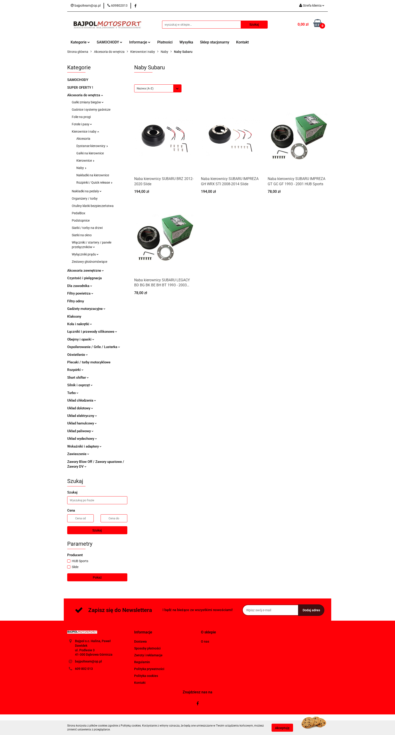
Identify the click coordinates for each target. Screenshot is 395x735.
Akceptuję (282, 728)
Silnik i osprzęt (79, 385)
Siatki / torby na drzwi (87, 228)
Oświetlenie (76, 355)
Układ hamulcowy (81, 423)
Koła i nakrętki (78, 324)
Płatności (165, 42)
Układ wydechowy (81, 439)
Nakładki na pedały (86, 191)
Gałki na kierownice (90, 153)
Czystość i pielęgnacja (84, 278)
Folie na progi (81, 117)
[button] (143, 632)
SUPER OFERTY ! (80, 88)
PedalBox (78, 213)
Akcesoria (83, 138)
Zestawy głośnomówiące (89, 261)
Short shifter (77, 378)
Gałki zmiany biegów (87, 102)
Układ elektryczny (81, 416)
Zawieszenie (77, 454)
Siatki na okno (82, 235)
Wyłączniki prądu (84, 254)
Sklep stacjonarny (214, 42)
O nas (205, 641)
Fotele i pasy (81, 124)
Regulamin (142, 662)
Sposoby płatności (147, 648)
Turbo (72, 393)
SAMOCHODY (108, 42)
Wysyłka (186, 42)
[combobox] (157, 88)
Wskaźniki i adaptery (83, 446)
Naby (80, 168)
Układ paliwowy (79, 431)
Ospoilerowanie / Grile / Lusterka (92, 347)
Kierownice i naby (84, 131)
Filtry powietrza (79, 293)
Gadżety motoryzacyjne (85, 309)
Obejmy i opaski (79, 339)
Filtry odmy (75, 301)
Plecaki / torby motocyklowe (88, 362)
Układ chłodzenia (80, 400)
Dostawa (140, 641)
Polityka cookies (146, 676)
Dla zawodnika (78, 286)
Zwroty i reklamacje (148, 655)
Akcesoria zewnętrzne (84, 270)
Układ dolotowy (79, 408)
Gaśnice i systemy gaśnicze (91, 109)
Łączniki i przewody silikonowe (91, 332)
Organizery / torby (85, 198)
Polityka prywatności (149, 669)
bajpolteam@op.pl (88, 661)
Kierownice (84, 160)
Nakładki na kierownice (92, 175)
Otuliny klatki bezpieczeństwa (93, 206)
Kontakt (242, 42)
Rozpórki (74, 370)
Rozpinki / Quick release (93, 182)
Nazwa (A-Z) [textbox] (145, 88)
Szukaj (97, 530)
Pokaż (97, 577)
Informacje (138, 42)
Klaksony (74, 316)
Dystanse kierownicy (91, 146)
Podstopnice (81, 220)
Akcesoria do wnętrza (84, 95)
